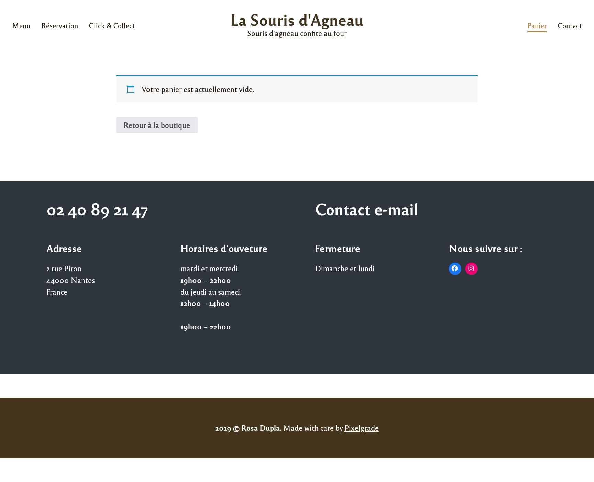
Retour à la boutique (156, 125)
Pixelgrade (361, 427)
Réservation (59, 25)
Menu (21, 25)
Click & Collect (112, 25)
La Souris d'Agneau (297, 19)
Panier (537, 25)
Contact (570, 25)
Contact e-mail (366, 208)
